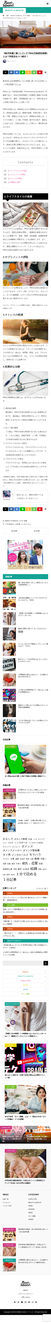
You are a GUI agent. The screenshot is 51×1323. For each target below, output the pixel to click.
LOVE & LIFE (25, 981)
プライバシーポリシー (25, 1294)
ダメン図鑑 (25, 994)
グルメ (5, 843)
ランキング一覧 (41, 888)
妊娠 (9, 864)
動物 (37, 858)
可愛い (43, 859)
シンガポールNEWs (35, 843)
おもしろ (8, 838)
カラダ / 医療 (23, 521)
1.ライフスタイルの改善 (18, 171)
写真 (27, 859)
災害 (15, 869)
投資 (41, 864)
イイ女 (35, 839)
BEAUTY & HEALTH (11, 521)
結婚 (33, 868)
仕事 (12, 859)
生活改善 (26, 869)
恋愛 (34, 863)
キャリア (41, 839)
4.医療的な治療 (14, 182)
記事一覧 (6, 1199)
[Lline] (22, 72)
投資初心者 (7, 869)
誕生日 (45, 869)
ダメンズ (27, 846)
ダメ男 (7, 854)
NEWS (25, 985)
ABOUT (25, 1290)
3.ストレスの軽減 (15, 178)
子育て (18, 864)
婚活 (13, 864)
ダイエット (16, 847)
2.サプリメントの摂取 (17, 174)
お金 (30, 839)
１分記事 (17, 524)
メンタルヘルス (26, 524)
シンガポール (21, 842)
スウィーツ (7, 847)
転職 (4, 874)
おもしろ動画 (20, 839)
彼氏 (25, 863)
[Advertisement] (25, 33)
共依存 (22, 859)
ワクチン (6, 859)
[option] (13, 1135)
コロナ (11, 843)
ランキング (6, 1202)
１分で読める (9, 524)
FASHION (31, 1209)
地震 (4, 864)
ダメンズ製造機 (31, 850)
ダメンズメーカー (12, 850)
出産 (32, 859)
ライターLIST (7, 1206)
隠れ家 (13, 874)
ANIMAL (25, 972)
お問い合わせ (25, 1297)
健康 (17, 859)
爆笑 (20, 869)
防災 (8, 874)
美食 (40, 869)
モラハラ (35, 854)
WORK (25, 989)
